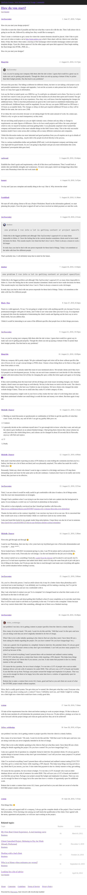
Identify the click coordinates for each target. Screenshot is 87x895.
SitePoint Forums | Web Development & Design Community (22, 2)
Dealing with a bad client (11, 853)
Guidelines (21, 886)
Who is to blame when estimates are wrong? (19, 862)
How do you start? (13, 8)
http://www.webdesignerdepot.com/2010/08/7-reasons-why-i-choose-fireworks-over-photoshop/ (35, 509)
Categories (12, 886)
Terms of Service (34, 886)
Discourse (13, 892)
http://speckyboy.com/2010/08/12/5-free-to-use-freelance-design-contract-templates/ (31, 523)
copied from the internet (43, 558)
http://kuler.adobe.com (34, 39)
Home (3, 886)
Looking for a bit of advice (12, 872)
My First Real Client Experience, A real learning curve (23, 832)
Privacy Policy (47, 886)
